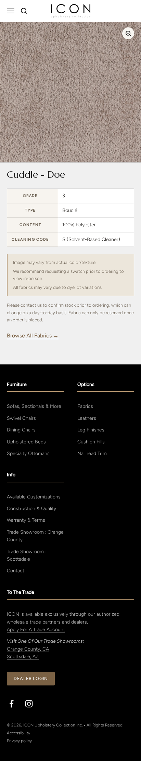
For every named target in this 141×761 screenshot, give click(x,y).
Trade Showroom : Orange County (35, 536)
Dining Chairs (21, 430)
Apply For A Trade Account (36, 629)
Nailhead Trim (92, 453)
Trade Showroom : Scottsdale (26, 555)
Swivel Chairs (21, 418)
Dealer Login (31, 678)
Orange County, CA (28, 649)
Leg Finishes (90, 430)
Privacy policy (19, 740)
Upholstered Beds (26, 442)
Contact (15, 571)
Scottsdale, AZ (23, 656)
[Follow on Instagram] (29, 703)
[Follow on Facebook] (11, 703)
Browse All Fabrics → (33, 335)
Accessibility (18, 733)
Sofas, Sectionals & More (34, 406)
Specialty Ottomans (28, 453)
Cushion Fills (91, 442)
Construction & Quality (31, 508)
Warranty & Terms (26, 520)
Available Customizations (34, 497)
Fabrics (85, 406)
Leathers (86, 418)
